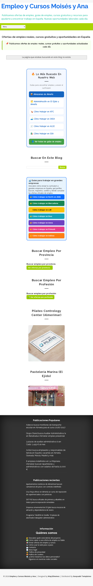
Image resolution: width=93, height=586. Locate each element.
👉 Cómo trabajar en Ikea (41, 216)
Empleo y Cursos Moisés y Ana (44, 6)
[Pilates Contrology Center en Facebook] (46, 343)
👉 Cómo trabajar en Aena (41, 223)
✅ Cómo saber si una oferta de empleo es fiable (45, 540)
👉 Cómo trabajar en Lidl (40, 210)
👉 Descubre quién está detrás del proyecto (43, 538)
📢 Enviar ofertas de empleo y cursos (40, 542)
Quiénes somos (46, 533)
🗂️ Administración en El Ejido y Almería (45, 102)
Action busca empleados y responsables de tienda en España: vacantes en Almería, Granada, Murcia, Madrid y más (45, 453)
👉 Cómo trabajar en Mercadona (44, 203)
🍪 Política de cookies (34, 554)
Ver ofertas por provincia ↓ (39, 267)
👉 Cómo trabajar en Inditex (42, 235)
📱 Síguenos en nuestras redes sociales (41, 559)
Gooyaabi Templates (82, 576)
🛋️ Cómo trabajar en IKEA (43, 119)
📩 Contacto (31, 547)
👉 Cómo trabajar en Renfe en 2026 (45, 197)
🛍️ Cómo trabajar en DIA (42, 133)
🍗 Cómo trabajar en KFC (42, 111)
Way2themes (53, 576)
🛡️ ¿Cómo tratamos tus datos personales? (43, 557)
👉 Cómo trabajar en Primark (42, 229)
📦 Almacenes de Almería (41, 94)
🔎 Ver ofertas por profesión (40, 297)
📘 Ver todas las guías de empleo (46, 141)
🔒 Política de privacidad (35, 552)
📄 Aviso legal (31, 550)
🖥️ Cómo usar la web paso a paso (39, 545)
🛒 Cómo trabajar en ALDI (43, 126)
